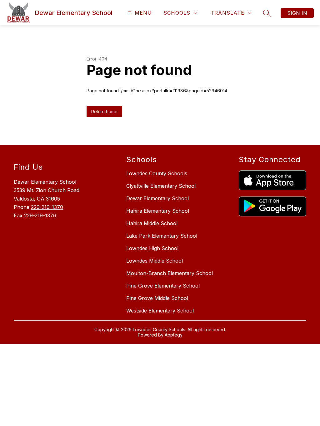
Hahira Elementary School (157, 211)
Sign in (297, 13)
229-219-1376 (40, 215)
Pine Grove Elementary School (163, 286)
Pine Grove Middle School (157, 298)
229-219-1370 (47, 207)
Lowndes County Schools (156, 173)
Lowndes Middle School (154, 261)
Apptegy (173, 334)
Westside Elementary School (160, 310)
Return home (104, 111)
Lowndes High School (152, 248)
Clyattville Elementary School (161, 186)
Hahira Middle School (152, 223)
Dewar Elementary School (157, 198)
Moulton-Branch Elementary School (169, 273)
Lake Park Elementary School (161, 236)
